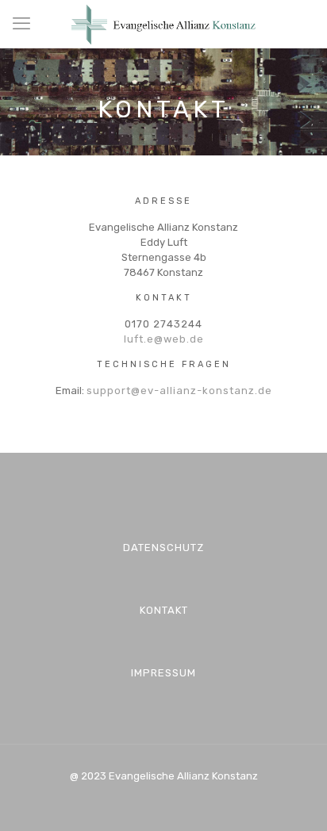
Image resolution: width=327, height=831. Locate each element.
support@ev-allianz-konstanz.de (179, 390)
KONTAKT (164, 610)
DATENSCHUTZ (163, 547)
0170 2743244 (163, 324)
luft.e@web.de (164, 339)
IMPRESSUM (163, 673)
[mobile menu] (21, 23)
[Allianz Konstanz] (163, 24)
